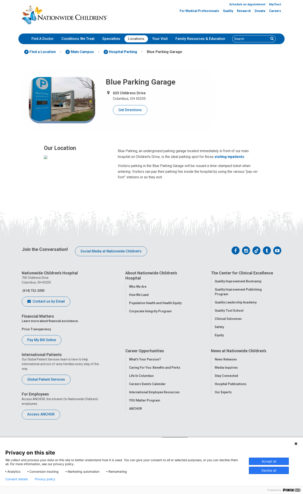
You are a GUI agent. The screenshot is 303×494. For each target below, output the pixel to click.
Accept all (269, 461)
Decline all (269, 470)
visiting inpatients (229, 157)
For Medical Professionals (199, 10)
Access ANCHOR (41, 414)
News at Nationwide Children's (238, 350)
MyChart (275, 4)
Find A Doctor (42, 39)
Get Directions (130, 110)
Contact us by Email (48, 301)
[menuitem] (42, 38)
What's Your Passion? (145, 359)
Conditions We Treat (77, 39)
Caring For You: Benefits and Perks (154, 367)
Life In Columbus (141, 376)
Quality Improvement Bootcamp (238, 281)
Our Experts (223, 392)
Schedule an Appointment (247, 4)
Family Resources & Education (200, 39)
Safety (219, 327)
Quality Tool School (229, 310)
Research (244, 10)
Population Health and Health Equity (155, 303)
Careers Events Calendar (147, 384)
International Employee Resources (154, 392)
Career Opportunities (144, 350)
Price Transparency (36, 329)
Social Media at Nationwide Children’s (111, 251)
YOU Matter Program (144, 400)
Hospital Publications (230, 384)
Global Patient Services (46, 379)
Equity (219, 335)
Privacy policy (45, 479)
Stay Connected (226, 376)
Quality (228, 10)
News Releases (226, 359)
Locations (136, 39)
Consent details (16, 479)
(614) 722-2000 (33, 290)
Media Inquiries (226, 367)
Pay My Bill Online (41, 340)
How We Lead (139, 295)
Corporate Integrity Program (150, 311)
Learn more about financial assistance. (50, 321)
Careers (275, 10)
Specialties (111, 39)
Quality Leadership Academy (236, 302)
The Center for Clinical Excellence (242, 273)
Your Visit (160, 39)
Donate (260, 10)
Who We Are (137, 286)
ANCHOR (135, 408)
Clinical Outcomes (228, 319)
